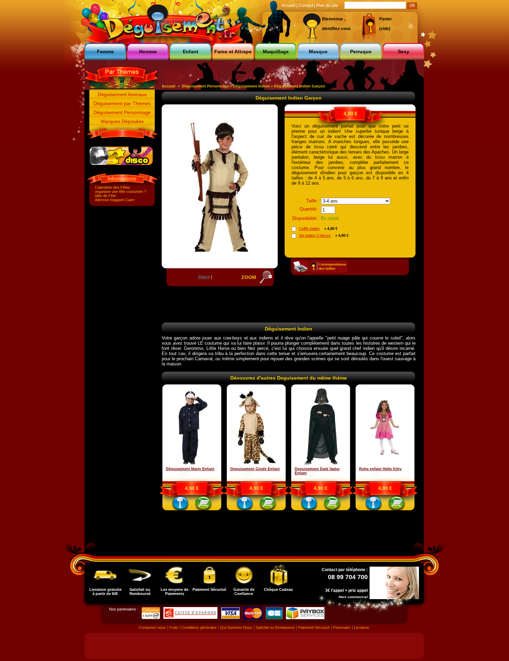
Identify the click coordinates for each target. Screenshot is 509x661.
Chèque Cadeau (278, 589)
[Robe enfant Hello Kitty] (385, 465)
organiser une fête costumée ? (120, 191)
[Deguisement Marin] (192, 465)
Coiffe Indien (309, 228)
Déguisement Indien (251, 86)
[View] (180, 504)
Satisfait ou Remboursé (140, 591)
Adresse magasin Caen (114, 200)
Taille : (312, 200)
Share (204, 276)
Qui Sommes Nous (236, 627)
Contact (305, 5)
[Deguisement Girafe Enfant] (256, 465)
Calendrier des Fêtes (112, 187)
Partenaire (341, 627)
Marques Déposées (122, 121)
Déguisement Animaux (122, 94)
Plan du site (327, 5)
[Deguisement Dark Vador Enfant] (321, 465)
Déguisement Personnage (122, 112)
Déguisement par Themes (122, 103)
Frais (173, 627)
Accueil (168, 86)
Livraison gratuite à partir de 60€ (105, 591)
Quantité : (309, 209)
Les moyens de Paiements (174, 591)
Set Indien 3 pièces (315, 235)
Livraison (361, 627)
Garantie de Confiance (243, 591)
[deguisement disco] (121, 163)
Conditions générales (199, 627)
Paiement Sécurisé (209, 589)
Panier (385, 19)
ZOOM (248, 277)
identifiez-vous (336, 28)
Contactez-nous (152, 627)
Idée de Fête (105, 196)
